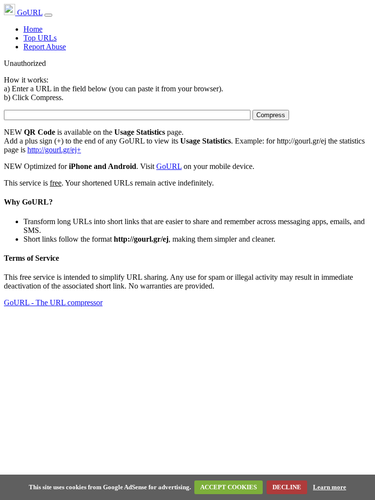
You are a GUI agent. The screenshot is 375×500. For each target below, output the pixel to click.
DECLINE (286, 487)
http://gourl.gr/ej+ (54, 150)
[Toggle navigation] (48, 15)
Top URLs (40, 38)
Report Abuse (44, 46)
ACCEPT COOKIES (228, 487)
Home (32, 29)
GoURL (28, 12)
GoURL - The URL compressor (53, 302)
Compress (270, 115)
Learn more (329, 487)
